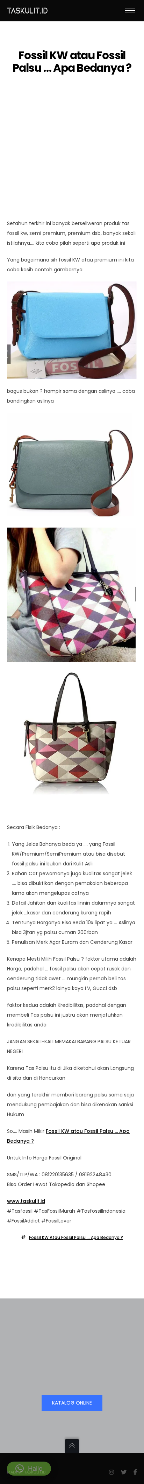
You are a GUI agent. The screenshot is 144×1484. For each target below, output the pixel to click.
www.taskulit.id (26, 1201)
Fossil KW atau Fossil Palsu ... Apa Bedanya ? (76, 1237)
